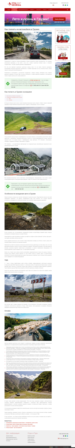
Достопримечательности (23, 9)
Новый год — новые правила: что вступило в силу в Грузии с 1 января (20, 426)
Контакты (50, 9)
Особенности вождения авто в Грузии (13, 97)
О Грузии (14, 9)
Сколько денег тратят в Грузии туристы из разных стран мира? (19, 424)
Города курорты (31, 439)
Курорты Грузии (9, 435)
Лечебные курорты (31, 442)
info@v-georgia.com (54, 3)
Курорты (32, 9)
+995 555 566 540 (19, 189)
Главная (8, 9)
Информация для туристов (11, 439)
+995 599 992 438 (64, 3)
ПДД (9, 98)
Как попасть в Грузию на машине (12, 95)
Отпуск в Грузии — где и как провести (14, 427)
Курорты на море (31, 435)
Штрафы (9, 100)
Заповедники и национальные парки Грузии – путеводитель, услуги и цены (22, 422)
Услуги (44, 9)
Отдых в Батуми (31, 437)
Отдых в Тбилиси (31, 440)
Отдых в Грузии (60, 446)
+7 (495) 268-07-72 (37, 85)
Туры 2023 (38, 9)
